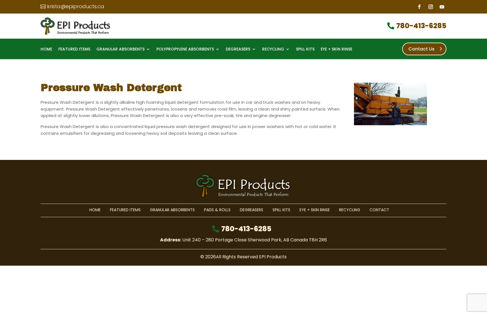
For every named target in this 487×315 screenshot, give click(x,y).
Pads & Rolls (217, 210)
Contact (379, 210)
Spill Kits (305, 49)
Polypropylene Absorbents (185, 49)
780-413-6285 (421, 26)
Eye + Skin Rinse (336, 49)
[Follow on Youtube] (441, 6)
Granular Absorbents (120, 49)
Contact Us (421, 49)
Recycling (273, 49)
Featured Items (74, 49)
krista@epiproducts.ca (75, 6)
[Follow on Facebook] (419, 6)
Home (46, 49)
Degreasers (238, 49)
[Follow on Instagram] (430, 6)
